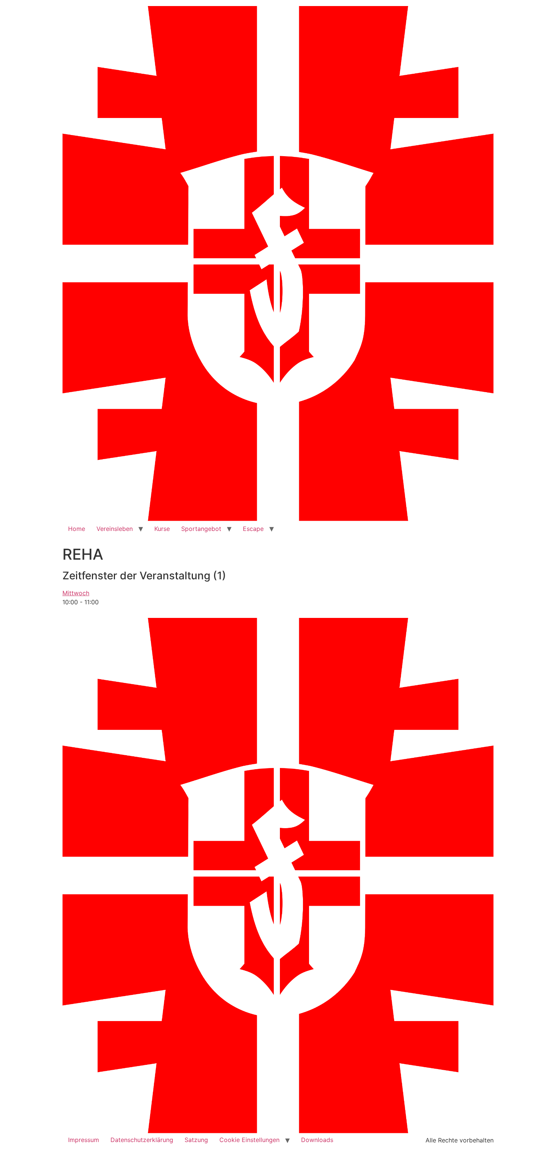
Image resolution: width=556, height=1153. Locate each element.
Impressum (83, 1140)
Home (76, 528)
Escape (253, 528)
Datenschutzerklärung (141, 1140)
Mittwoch (75, 593)
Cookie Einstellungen (249, 1140)
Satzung (196, 1140)
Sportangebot (201, 528)
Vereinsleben (114, 528)
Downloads (317, 1140)
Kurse (162, 528)
